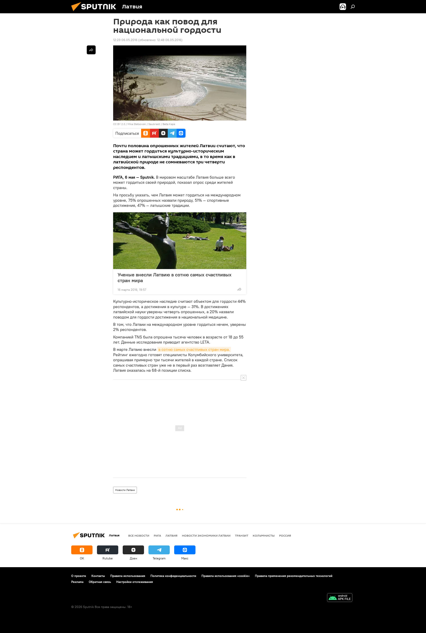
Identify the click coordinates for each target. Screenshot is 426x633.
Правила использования (127, 576)
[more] (239, 289)
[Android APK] (340, 598)
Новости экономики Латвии (206, 535)
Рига (157, 535)
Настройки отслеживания (134, 582)
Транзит (241, 535)
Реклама (77, 582)
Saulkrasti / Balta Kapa (161, 124)
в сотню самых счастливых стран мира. (194, 349)
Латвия (172, 535)
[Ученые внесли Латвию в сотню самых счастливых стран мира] (179, 240)
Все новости (138, 535)
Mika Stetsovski (137, 124)
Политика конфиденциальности (173, 576)
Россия (285, 535)
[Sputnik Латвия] (95, 12)
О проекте (78, 576)
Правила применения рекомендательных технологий (293, 576)
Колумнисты (264, 535)
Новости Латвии (125, 490)
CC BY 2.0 (119, 124)
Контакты (98, 576)
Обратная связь (100, 582)
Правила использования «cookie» (225, 576)
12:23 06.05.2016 (125, 40)
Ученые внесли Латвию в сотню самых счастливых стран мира (174, 277)
